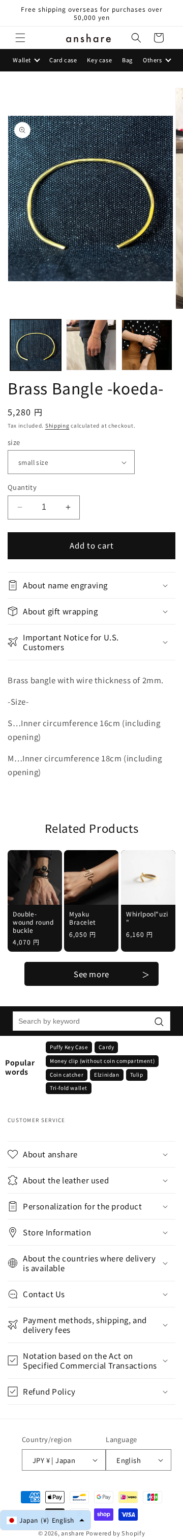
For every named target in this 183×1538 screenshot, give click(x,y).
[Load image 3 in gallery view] (146, 344)
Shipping (57, 425)
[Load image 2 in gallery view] (91, 344)
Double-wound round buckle (33, 922)
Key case (99, 60)
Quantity (22, 487)
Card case (63, 60)
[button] (20, 38)
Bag (127, 60)
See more (91, 974)
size (14, 442)
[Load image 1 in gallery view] (35, 344)
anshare (72, 1533)
